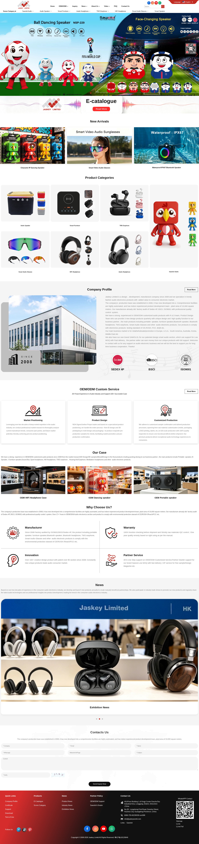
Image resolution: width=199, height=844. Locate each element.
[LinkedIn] (18, 829)
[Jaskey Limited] (24, 4)
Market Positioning (33, 420)
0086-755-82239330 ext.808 (134, 815)
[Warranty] (111, 533)
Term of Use (9, 817)
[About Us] (48, 333)
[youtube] (156, 3)
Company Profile (11, 801)
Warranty (129, 527)
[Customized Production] (166, 410)
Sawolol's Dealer (96, 805)
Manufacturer (33, 527)
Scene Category (40, 805)
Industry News (99, 707)
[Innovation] (13, 560)
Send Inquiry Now (99, 784)
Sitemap (179, 821)
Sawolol (130, 823)
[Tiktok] (24, 829)
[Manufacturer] (13, 533)
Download (9, 813)
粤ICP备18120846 (121, 837)
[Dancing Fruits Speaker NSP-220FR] (99, 54)
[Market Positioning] (33, 410)
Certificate (9, 805)
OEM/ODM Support (97, 801)
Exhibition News (68, 809)
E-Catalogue (38, 801)
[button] (88, 93)
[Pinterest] (30, 829)
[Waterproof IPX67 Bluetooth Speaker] (166, 145)
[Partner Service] (111, 560)
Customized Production (165, 420)
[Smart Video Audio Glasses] (99, 145)
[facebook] (149, 3)
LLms (178, 824)
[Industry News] (99, 650)
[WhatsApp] (159, 3)
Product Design (99, 420)
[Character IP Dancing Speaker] (32, 145)
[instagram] (153, 3)
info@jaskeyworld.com (132, 819)
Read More (101, 109)
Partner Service (133, 555)
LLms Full (179, 826)
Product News (67, 801)
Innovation (32, 555)
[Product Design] (99, 410)
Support (8, 809)
